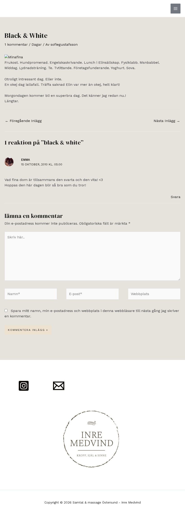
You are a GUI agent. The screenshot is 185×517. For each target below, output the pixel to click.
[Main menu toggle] (175, 9)
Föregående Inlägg (23, 121)
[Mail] (59, 386)
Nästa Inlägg (167, 121)
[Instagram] (24, 386)
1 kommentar (16, 44)
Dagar (37, 44)
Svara (175, 197)
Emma (25, 159)
